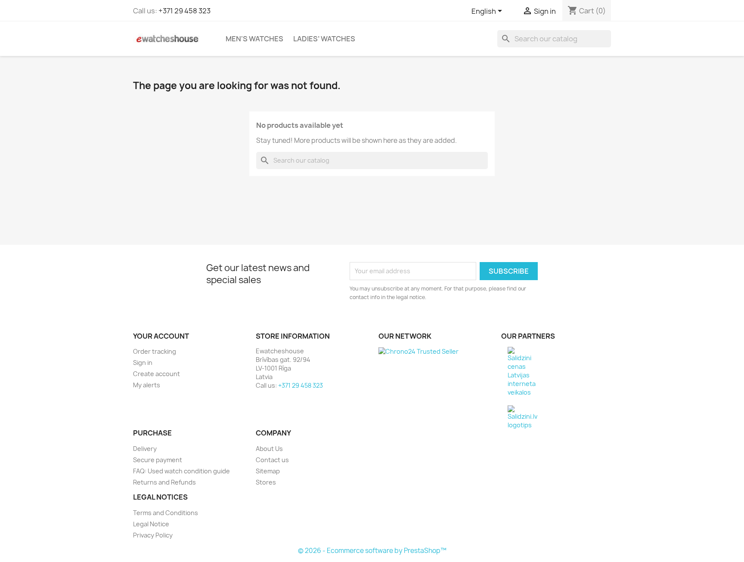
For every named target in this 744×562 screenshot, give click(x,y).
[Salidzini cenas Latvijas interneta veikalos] (522, 371)
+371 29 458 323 (184, 10)
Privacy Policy (153, 535)
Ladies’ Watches (324, 38)
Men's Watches (254, 38)
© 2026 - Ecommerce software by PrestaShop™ (372, 550)
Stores (266, 482)
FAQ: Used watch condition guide (181, 471)
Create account (156, 374)
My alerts (146, 385)
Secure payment (157, 460)
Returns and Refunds (164, 482)
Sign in (142, 362)
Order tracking (154, 351)
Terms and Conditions (165, 513)
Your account (161, 336)
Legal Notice (151, 524)
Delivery (145, 449)
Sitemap (268, 471)
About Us (269, 449)
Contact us (272, 460)
